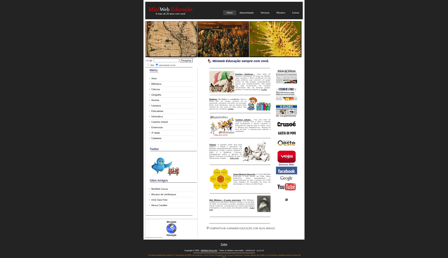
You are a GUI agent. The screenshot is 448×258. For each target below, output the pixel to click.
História (155, 100)
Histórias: (213, 99)
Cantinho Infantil (159, 122)
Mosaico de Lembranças (163, 194)
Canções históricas (245, 74)
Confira (264, 90)
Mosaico (280, 12)
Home (230, 12)
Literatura (156, 105)
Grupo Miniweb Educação (244, 174)
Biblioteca (156, 84)
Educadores (157, 111)
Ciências (155, 89)
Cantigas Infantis (243, 120)
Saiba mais (234, 158)
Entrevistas (157, 127)
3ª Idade (155, 133)
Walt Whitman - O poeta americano (225, 200)
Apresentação (247, 12)
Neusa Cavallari (159, 205)
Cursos (295, 12)
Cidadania (156, 138)
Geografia (156, 94)
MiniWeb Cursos (159, 189)
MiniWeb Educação (209, 250)
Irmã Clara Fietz (159, 200)
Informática (157, 116)
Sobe (224, 244)
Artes (154, 78)
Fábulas (212, 145)
